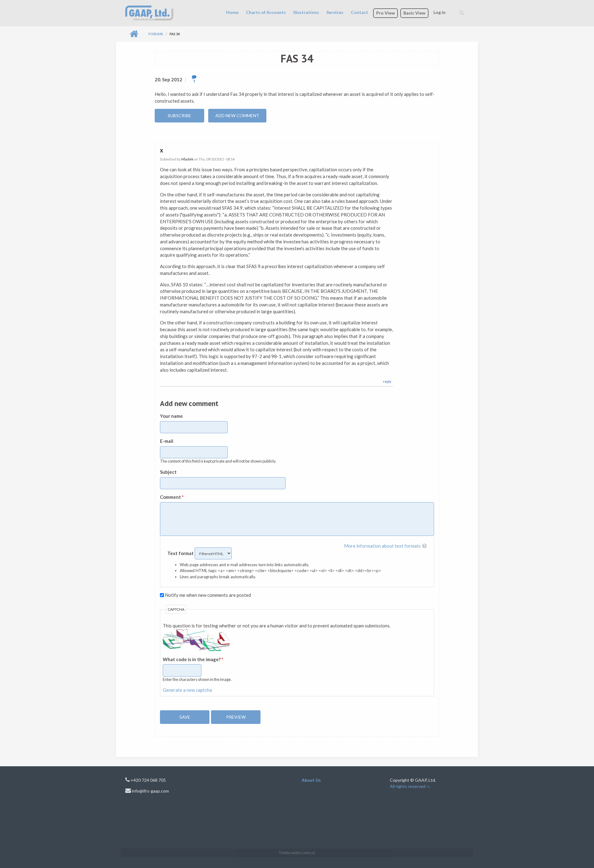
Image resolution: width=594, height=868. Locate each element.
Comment (172, 497)
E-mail (166, 441)
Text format (181, 553)
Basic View (414, 12)
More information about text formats (382, 546)
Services (334, 12)
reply (387, 381)
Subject (168, 472)
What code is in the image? (193, 659)
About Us (311, 780)
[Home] (149, 12)
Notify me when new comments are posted (208, 595)
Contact (359, 12)
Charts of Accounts (266, 12)
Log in (439, 12)
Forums (155, 34)
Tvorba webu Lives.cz (297, 853)
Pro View (385, 12)
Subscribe (179, 115)
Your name (171, 416)
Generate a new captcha (187, 690)
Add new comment (237, 115)
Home (232, 12)
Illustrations (306, 12)
